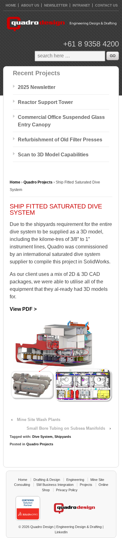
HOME (11, 5)
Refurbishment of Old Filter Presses (60, 139)
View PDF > (23, 309)
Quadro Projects (38, 182)
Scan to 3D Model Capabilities (53, 154)
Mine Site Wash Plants (38, 419)
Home (15, 182)
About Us (30, 5)
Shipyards (62, 436)
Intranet (81, 5)
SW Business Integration (55, 485)
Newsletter (56, 5)
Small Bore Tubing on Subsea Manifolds (66, 428)
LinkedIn (61, 532)
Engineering (75, 480)
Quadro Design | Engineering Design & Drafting (65, 527)
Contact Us (106, 5)
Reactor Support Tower (45, 102)
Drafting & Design (46, 480)
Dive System (42, 436)
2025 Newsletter (36, 87)
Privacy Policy (67, 490)
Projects (86, 485)
